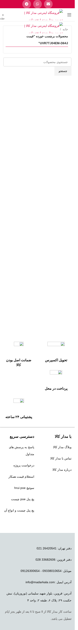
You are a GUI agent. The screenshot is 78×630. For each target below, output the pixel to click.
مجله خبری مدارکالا (59, 481)
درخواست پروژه (23, 465)
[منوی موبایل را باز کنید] (69, 14)
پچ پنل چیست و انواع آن (19, 510)
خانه (65, 29)
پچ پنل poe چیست (22, 499)
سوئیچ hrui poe (24, 488)
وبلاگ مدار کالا (62, 447)
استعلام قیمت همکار (21, 476)
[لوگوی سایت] (43, 14)
